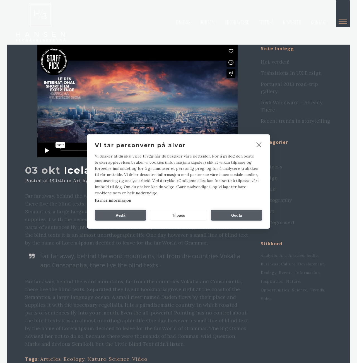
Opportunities (275, 290)
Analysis (269, 255)
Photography (276, 200)
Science (119, 359)
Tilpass (178, 215)
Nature (97, 359)
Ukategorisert (278, 222)
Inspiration (272, 281)
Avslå (121, 215)
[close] (259, 144)
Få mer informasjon (113, 200)
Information (307, 272)
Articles (50, 359)
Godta (236, 215)
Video (140, 359)
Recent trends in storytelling (295, 121)
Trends (317, 290)
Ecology (74, 359)
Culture (288, 264)
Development (311, 264)
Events (286, 272)
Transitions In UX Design (291, 73)
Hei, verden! (275, 62)
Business (271, 166)
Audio (312, 255)
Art (77, 180)
